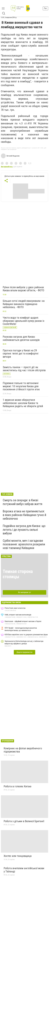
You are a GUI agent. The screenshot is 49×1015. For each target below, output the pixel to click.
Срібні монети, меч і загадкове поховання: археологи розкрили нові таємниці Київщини (24, 544)
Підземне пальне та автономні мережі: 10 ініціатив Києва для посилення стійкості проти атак (21, 386)
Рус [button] (45, 8)
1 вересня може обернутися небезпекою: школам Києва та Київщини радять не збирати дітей (23, 403)
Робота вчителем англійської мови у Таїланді (24, 870)
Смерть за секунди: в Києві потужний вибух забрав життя (22, 502)
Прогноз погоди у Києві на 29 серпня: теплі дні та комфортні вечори (20, 353)
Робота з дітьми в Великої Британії (24, 821)
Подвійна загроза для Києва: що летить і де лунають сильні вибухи (24, 529)
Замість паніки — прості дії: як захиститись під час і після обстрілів (24, 369)
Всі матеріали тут (24, 592)
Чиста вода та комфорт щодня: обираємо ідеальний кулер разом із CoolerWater (23, 321)
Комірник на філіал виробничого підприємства (23, 750)
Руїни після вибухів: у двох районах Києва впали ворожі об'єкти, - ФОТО (23, 289)
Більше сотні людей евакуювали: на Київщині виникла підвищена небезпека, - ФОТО (24, 304)
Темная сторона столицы (18, 574)
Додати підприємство (24, 652)
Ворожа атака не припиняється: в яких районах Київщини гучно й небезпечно (24, 514)
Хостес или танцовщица (18, 856)
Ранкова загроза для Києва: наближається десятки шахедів (21, 338)
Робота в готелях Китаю (17, 786)
